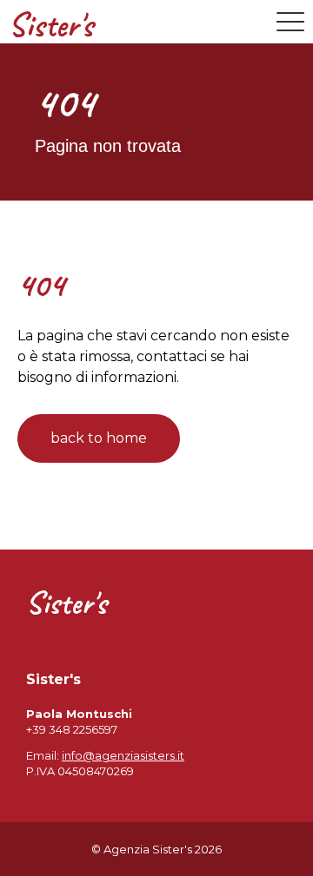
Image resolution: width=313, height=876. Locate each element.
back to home (98, 438)
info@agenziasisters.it (123, 755)
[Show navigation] (290, 21)
